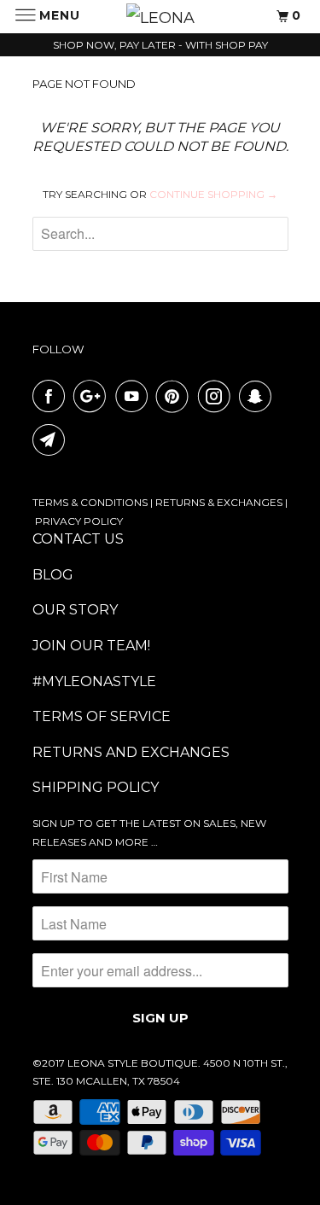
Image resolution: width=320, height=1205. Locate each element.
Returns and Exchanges (131, 752)
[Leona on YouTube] (134, 396)
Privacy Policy (79, 521)
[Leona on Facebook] (52, 396)
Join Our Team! (91, 645)
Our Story (75, 610)
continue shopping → (213, 194)
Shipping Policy (95, 787)
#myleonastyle (94, 681)
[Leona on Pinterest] (175, 396)
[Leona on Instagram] (217, 396)
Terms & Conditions (90, 502)
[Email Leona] (52, 439)
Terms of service (101, 716)
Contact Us (78, 539)
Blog (52, 575)
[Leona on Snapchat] (258, 396)
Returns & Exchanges (218, 502)
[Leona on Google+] (93, 396)
